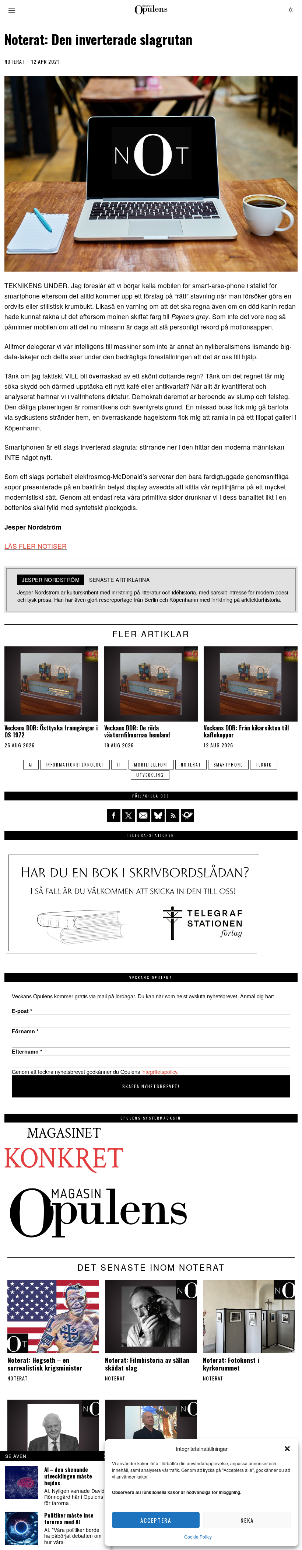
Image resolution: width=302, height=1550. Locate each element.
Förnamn (25, 1031)
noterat (191, 765)
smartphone (228, 765)
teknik (264, 765)
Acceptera (155, 1520)
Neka (247, 1520)
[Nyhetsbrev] (187, 815)
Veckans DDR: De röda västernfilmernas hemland (137, 732)
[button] (287, 1448)
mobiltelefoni (151, 765)
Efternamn (27, 1051)
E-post (22, 1011)
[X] (128, 815)
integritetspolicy (159, 1071)
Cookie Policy (198, 1536)
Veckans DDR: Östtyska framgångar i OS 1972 (51, 732)
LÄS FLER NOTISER (35, 546)
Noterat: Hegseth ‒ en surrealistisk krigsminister (44, 1364)
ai (31, 765)
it (119, 765)
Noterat (14, 61)
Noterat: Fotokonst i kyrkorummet (231, 1364)
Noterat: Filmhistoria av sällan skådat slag (147, 1364)
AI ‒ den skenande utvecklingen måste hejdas (68, 1476)
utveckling (150, 775)
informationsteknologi (75, 765)
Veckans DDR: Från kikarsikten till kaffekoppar (246, 732)
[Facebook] (113, 815)
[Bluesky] (158, 815)
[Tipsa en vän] (143, 815)
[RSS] (172, 815)
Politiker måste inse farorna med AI (69, 1518)
